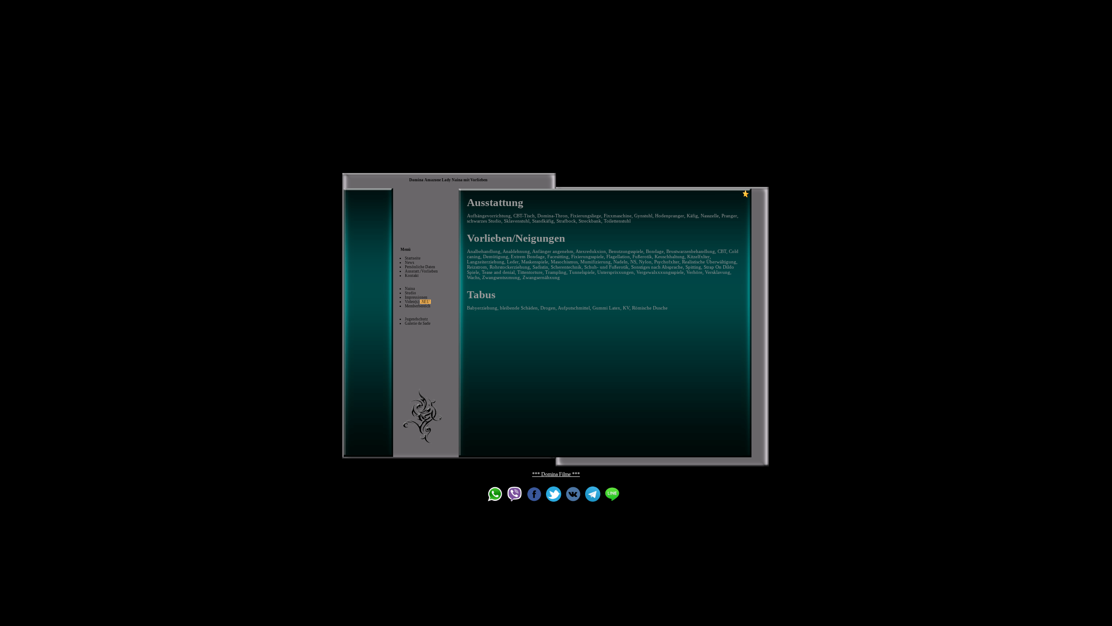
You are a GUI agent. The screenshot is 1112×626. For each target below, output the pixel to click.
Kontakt (412, 275)
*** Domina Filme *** (556, 474)
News (409, 262)
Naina (410, 288)
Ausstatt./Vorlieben (421, 271)
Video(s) (417, 302)
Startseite (412, 258)
